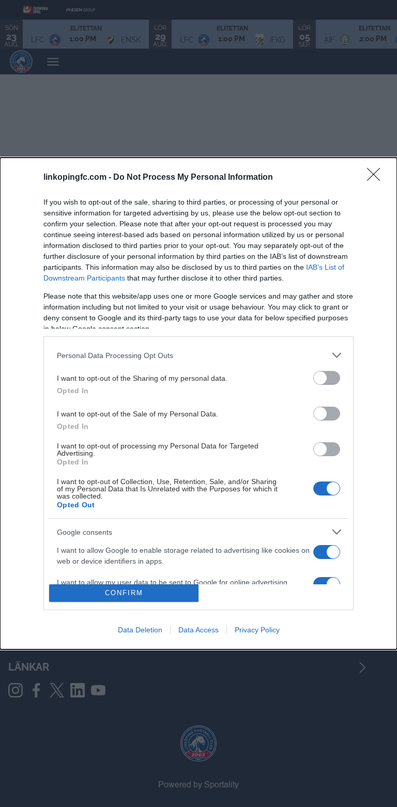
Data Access (198, 630)
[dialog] (198, 403)
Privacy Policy (257, 630)
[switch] (326, 378)
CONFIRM (124, 593)
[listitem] (198, 355)
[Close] (377, 178)
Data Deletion (140, 630)
